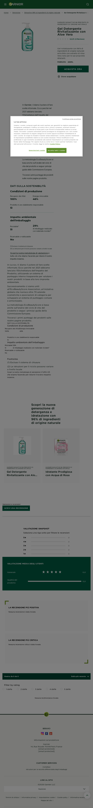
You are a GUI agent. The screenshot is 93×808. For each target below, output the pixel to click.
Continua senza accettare (71, 119)
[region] (46, 136)
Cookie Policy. (55, 144)
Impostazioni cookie (37, 150)
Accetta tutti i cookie (56, 150)
